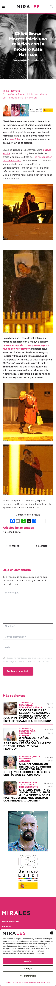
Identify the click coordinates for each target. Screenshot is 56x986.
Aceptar (28, 961)
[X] (29, 521)
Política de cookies (13, 982)
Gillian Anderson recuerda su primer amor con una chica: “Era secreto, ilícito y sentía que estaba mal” (27, 769)
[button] (52, 933)
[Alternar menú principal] (3, 6)
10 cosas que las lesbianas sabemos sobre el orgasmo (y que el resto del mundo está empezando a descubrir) (27, 715)
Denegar (28, 968)
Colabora (7, 927)
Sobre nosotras (10, 922)
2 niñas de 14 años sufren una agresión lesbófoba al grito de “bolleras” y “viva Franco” (27, 743)
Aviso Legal (45, 982)
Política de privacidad (31, 982)
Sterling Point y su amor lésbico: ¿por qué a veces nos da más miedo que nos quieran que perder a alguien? (27, 795)
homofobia (14, 139)
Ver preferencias (28, 976)
